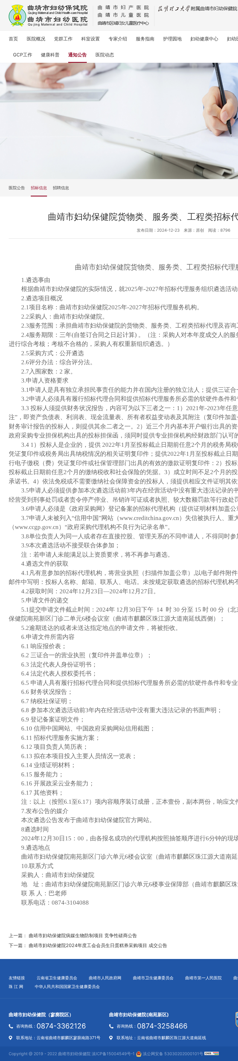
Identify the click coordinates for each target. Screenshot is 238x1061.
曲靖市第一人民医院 (203, 977)
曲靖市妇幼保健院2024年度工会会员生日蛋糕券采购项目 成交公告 (98, 945)
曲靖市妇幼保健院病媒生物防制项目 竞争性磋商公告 (83, 935)
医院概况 (36, 39)
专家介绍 (118, 39)
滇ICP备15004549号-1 (113, 1053)
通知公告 (77, 55)
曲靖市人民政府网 (105, 977)
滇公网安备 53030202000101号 (172, 1053)
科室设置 (90, 39)
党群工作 (63, 39)
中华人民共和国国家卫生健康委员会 (67, 986)
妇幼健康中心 (204, 39)
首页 (13, 39)
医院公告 (17, 187)
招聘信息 (61, 187)
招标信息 (39, 187)
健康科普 (50, 55)
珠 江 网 (16, 986)
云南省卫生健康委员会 (57, 977)
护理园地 (172, 39)
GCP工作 (22, 55)
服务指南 (145, 39)
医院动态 (104, 55)
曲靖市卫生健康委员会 (153, 977)
